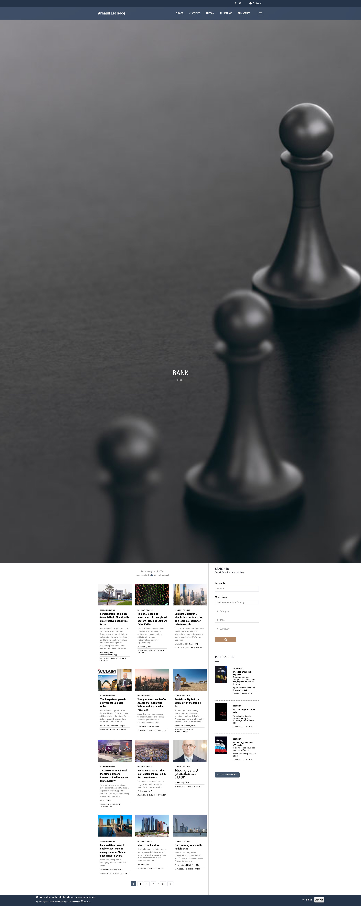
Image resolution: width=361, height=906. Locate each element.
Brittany (210, 13)
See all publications (227, 775)
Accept (319, 900)
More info (85, 901)
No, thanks (307, 900)
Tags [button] (222, 619)
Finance (179, 13)
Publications (226, 13)
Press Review (244, 13)
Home (179, 380)
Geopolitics (194, 13)
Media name (221, 597)
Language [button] (225, 628)
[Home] (116, 12)
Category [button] (224, 611)
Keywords (220, 583)
